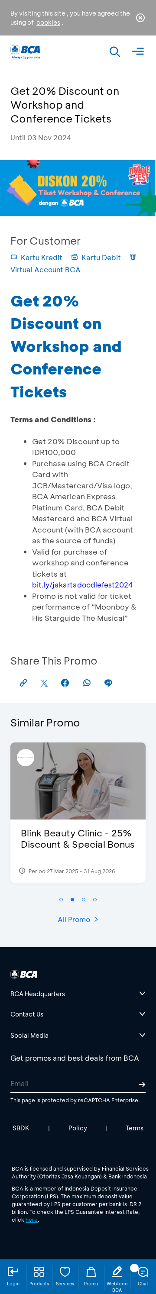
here (32, 1219)
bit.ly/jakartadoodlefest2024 (82, 584)
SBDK (21, 1128)
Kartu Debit (101, 257)
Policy (77, 1128)
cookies (48, 22)
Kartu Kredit (41, 257)
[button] (61, 899)
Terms (134, 1128)
